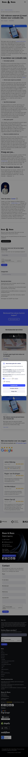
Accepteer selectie (14, 388)
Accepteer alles (14, 385)
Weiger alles (14, 391)
